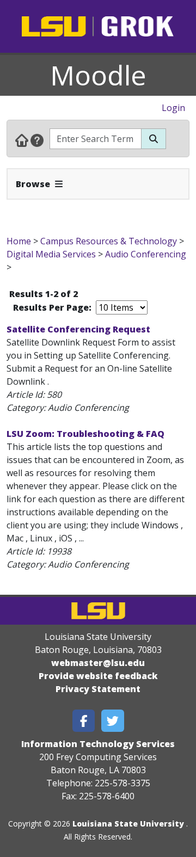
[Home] (21, 140)
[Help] (37, 140)
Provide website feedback (98, 676)
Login (173, 108)
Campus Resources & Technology (108, 241)
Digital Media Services (51, 254)
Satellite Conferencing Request (78, 329)
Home (19, 241)
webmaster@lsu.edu (98, 663)
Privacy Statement (98, 689)
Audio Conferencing (145, 254)
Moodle (98, 75)
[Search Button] (153, 138)
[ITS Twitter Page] (112, 721)
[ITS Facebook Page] (83, 721)
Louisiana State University (128, 823)
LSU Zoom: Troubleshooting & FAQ (85, 434)
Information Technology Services (98, 744)
